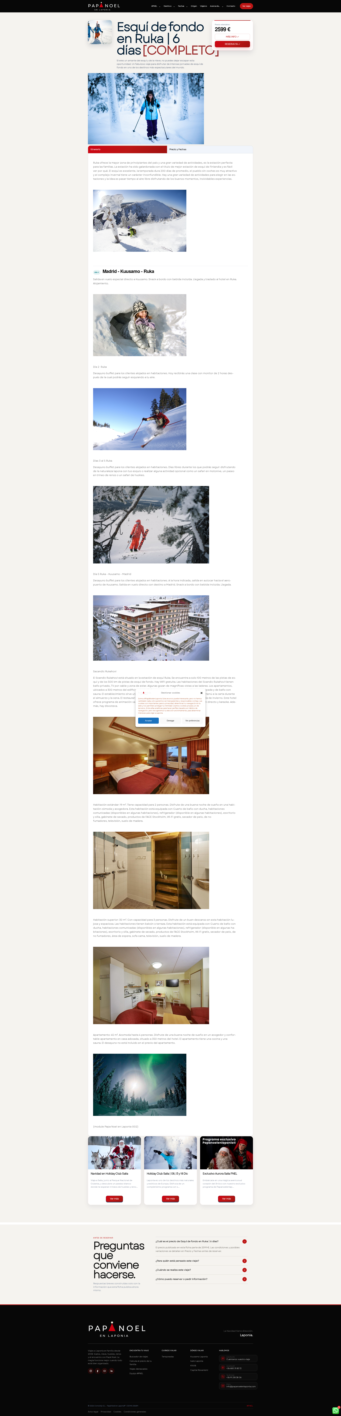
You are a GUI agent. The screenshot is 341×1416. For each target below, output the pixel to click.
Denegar (170, 720)
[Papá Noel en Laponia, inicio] (104, 6)
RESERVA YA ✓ (232, 44)
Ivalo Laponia (196, 1361)
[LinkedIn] (111, 1371)
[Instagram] (91, 1371)
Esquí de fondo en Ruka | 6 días (168, 38)
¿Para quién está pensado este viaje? (177, 1261)
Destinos (167, 6)
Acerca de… (215, 6)
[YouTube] (104, 1371)
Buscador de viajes (139, 1356)
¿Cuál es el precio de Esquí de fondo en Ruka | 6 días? (187, 1241)
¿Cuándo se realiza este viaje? (173, 1270)
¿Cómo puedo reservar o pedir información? (181, 1279)
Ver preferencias (192, 720)
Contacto (231, 6)
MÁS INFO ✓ (232, 36)
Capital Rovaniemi (199, 1370)
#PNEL (154, 6)
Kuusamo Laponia (199, 1356)
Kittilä (193, 1365)
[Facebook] (97, 1371)
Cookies (117, 1411)
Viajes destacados (138, 1369)
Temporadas (168, 1356)
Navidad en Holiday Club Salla (109, 1174)
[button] (201, 693)
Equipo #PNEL (136, 1373)
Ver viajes (246, 6)
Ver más (114, 1198)
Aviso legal (93, 1411)
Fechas (181, 6)
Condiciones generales (135, 1411)
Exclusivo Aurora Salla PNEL (220, 1174)
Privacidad (106, 1411)
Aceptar (148, 720)
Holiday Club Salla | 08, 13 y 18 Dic (167, 1174)
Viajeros (203, 6)
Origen (194, 6)
